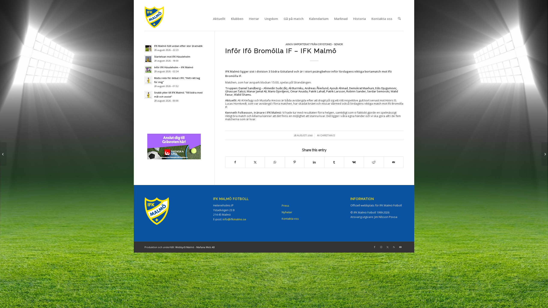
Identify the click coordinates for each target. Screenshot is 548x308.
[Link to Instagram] (381, 247)
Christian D (327, 135)
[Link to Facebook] (374, 247)
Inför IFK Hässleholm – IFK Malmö (173, 67)
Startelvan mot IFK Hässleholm (172, 56)
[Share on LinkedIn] (314, 162)
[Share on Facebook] (235, 162)
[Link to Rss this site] (394, 247)
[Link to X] (387, 247)
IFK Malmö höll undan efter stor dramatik (178, 45)
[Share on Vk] (354, 162)
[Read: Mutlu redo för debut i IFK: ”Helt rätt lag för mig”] (148, 80)
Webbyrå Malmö (184, 247)
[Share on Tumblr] (334, 162)
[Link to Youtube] (400, 247)
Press (285, 205)
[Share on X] (255, 162)
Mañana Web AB (205, 247)
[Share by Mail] (393, 162)
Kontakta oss (290, 219)
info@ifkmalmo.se (234, 219)
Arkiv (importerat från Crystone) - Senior (314, 44)
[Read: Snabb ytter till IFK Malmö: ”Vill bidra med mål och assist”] (148, 95)
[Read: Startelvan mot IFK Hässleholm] (148, 59)
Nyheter (287, 212)
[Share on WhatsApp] (274, 162)
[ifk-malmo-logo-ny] (159, 18)
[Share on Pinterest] (294, 162)
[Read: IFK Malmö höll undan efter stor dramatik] (148, 48)
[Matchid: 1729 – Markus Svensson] (3, 154)
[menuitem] (219, 18)
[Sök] (399, 18)
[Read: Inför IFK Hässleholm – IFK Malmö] (148, 70)
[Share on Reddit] (373, 162)
